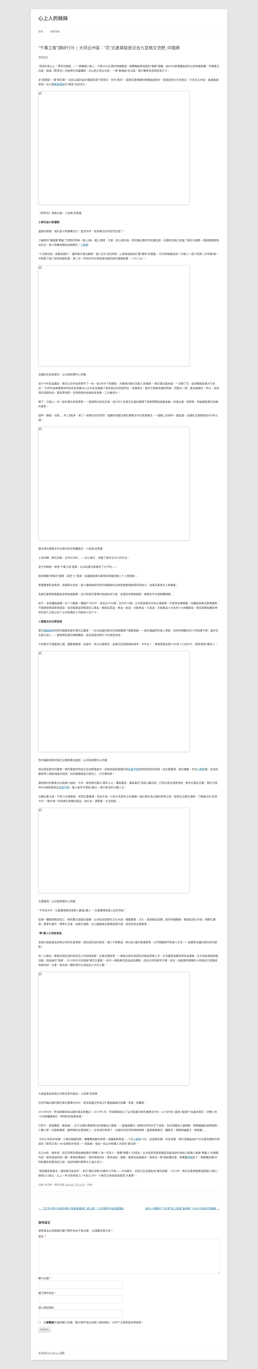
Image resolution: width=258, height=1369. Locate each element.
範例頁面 (54, 31)
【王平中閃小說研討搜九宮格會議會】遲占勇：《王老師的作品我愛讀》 (81, 1208)
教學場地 (59, 84)
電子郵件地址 (47, 1293)
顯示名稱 (44, 1278)
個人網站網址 (46, 1307)
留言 (42, 1236)
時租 (190, 1157)
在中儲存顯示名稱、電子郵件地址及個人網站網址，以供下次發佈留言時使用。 (93, 1322)
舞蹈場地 (49, 630)
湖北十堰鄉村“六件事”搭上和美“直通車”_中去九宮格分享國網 (182, 1208)
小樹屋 (85, 245)
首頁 (40, 31)
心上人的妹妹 (53, 18)
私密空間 (133, 769)
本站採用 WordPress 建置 (51, 1353)
